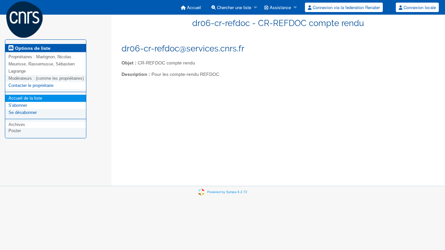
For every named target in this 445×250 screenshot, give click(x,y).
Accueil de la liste (25, 98)
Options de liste (32, 48)
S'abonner (17, 105)
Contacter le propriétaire (30, 85)
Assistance (279, 7)
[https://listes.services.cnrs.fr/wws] (24, 19)
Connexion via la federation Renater (345, 7)
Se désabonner (22, 112)
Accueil (193, 7)
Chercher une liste (233, 7)
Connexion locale (419, 7)
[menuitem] (191, 7)
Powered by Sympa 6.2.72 (227, 192)
